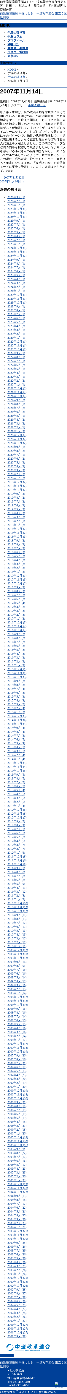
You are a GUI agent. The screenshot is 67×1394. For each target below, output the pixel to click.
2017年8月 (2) (16, 591)
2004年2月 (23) (16, 1223)
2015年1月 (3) (16, 712)
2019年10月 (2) (16, 489)
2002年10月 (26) (17, 1285)
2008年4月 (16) (16, 1028)
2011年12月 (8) (16, 856)
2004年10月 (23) (17, 1192)
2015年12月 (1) (16, 669)
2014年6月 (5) (16, 739)
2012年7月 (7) (16, 829)
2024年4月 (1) (16, 279)
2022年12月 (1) (16, 341)
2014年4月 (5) (16, 747)
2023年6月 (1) (16, 318)
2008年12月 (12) (17, 997)
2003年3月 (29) (16, 1266)
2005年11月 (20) (17, 1141)
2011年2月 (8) (16, 895)
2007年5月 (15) (16, 1071)
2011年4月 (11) (16, 887)
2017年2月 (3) (16, 614)
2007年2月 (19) (16, 1082)
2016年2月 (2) (16, 661)
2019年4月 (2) (16, 513)
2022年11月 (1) (16, 345)
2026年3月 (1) (16, 197)
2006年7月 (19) (16, 1110)
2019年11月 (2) (16, 485)
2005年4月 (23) (16, 1168)
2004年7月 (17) (16, 1203)
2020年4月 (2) (16, 466)
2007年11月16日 (12, 181)
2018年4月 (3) (16, 560)
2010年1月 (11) (16, 946)
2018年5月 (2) (16, 556)
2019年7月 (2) (16, 501)
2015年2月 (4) (16, 708)
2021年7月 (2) (16, 407)
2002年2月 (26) (16, 1316)
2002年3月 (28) (16, 1312)
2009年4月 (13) (16, 981)
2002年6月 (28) (16, 1301)
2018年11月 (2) (16, 532)
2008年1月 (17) (16, 1039)
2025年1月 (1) (16, 244)
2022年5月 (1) (16, 368)
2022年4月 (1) (16, 372)
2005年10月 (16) (17, 1145)
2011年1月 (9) (16, 899)
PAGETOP (7, 1355)
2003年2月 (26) (16, 1270)
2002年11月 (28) (17, 1281)
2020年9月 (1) (16, 446)
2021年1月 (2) (16, 431)
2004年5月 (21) (16, 1211)
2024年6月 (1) (16, 271)
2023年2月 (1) (16, 333)
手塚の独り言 (37, 105)
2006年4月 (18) (16, 1121)
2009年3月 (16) (16, 985)
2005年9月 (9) (16, 1149)
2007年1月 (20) (16, 1086)
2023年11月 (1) (16, 298)
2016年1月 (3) (16, 665)
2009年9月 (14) (16, 961)
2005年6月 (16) (16, 1160)
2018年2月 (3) (16, 567)
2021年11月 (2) (16, 392)
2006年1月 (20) (16, 1133)
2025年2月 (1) (16, 240)
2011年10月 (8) (16, 864)
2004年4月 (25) (16, 1215)
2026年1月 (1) (16, 205)
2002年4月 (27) (16, 1309)
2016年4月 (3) (16, 653)
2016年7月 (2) (16, 641)
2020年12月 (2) (16, 435)
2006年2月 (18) (16, 1129)
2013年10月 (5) (16, 770)
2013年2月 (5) (16, 801)
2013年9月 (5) (16, 774)
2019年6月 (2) (16, 505)
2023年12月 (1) (16, 294)
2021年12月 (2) (16, 388)
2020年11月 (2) (16, 439)
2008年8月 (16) (16, 1012)
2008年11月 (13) (17, 1000)
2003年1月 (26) (16, 1273)
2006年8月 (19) (16, 1106)
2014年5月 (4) (16, 743)
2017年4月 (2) (16, 606)
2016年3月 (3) (16, 657)
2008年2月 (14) (16, 1036)
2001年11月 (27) (17, 1328)
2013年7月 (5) (16, 782)
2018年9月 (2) (16, 540)
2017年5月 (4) (16, 602)
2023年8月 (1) (16, 310)
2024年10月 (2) (16, 255)
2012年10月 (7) (16, 817)
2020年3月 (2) (16, 470)
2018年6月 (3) (16, 552)
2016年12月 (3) (16, 622)
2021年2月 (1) (16, 427)
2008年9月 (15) (16, 1008)
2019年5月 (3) (16, 509)
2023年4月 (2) (16, 326)
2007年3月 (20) (16, 1078)
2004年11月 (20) (17, 1188)
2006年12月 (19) (17, 1090)
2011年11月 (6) (16, 860)
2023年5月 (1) (16, 322)
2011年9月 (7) (16, 868)
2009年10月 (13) (17, 957)
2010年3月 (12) (16, 938)
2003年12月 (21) (17, 1231)
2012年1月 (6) (16, 852)
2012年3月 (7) (16, 844)
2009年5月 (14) (16, 977)
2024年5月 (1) (16, 275)
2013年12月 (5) (16, 762)
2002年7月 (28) (16, 1297)
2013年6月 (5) (16, 786)
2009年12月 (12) (17, 950)
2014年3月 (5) (16, 751)
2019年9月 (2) (16, 493)
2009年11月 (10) (17, 954)
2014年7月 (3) (16, 735)
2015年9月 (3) (16, 681)
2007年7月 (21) (16, 1063)
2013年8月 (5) (16, 778)
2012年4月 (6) (16, 840)
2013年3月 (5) (16, 798)
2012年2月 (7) (16, 848)
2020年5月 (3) (16, 462)
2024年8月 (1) (16, 263)
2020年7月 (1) (16, 454)
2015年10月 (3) (16, 677)
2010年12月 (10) (17, 903)
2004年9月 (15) (16, 1195)
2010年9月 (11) (16, 915)
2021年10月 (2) (16, 396)
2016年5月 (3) (16, 649)
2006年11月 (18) (17, 1094)
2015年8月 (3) (16, 684)
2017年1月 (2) (16, 618)
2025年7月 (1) (16, 224)
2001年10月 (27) (17, 1332)
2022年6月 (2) (16, 365)
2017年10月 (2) (16, 583)
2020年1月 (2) (16, 478)
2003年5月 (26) (16, 1258)
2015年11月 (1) (16, 673)
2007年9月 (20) (16, 1055)
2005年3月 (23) (16, 1172)
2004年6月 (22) (16, 1207)
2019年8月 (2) (16, 497)
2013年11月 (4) (16, 766)
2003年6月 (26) (16, 1254)
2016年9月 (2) (16, 634)
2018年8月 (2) (16, 544)
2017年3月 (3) (16, 610)
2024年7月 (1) (16, 267)
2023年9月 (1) (16, 306)
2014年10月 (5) (16, 723)
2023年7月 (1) (16, 314)
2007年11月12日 (12, 177)
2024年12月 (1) (16, 247)
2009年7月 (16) (16, 969)
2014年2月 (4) (16, 755)
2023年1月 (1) (16, 337)
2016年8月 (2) (16, 638)
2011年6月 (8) (16, 879)
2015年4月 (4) (16, 700)
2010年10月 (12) (17, 911)
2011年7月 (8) (16, 876)
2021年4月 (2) (16, 419)
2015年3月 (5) (16, 704)
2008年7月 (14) (16, 1016)
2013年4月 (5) (16, 794)
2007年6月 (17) (16, 1067)
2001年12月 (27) (17, 1324)
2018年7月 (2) (16, 548)
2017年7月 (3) (16, 595)
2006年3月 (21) (16, 1125)
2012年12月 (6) (16, 809)
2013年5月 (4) (16, 790)
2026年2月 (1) (16, 201)
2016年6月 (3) (16, 645)
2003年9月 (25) (16, 1242)
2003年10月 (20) (17, 1238)
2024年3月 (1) (16, 283)
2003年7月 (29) (16, 1250)
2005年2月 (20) (16, 1176)
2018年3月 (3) (16, 563)
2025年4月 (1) (16, 236)
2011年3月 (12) (16, 891)
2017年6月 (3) (16, 599)
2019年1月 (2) (16, 524)
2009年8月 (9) (16, 965)
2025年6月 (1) (16, 228)
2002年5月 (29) (16, 1305)
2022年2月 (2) (16, 380)
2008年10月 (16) (17, 1004)
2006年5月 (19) (16, 1117)
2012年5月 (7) (16, 837)
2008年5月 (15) (16, 1024)
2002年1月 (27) (16, 1320)
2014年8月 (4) (16, 731)
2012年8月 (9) (16, 825)
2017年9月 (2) (16, 587)
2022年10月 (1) (16, 349)
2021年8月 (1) (16, 404)
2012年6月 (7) (16, 833)
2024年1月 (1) (16, 290)
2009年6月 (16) (16, 973)
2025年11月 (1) (16, 212)
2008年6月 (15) (16, 1020)
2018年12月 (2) (16, 528)
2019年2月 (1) (16, 521)
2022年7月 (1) (16, 361)
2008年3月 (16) (16, 1032)
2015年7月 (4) (16, 688)
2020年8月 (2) (16, 450)
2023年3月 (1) (16, 329)
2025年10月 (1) (16, 216)
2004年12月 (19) (17, 1184)
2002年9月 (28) (16, 1289)
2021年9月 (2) (16, 400)
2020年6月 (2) (16, 458)
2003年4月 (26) (16, 1262)
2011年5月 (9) (16, 883)
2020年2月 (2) (16, 474)
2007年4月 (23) (16, 1075)
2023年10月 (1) (16, 302)
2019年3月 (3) (16, 517)
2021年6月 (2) (16, 411)
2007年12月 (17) (17, 1043)
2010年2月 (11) (16, 942)
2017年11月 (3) (16, 579)
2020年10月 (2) (16, 443)
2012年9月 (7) (16, 821)
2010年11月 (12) (17, 907)
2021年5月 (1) (16, 415)
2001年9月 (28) (16, 1336)
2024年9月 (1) (16, 259)
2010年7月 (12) (16, 922)
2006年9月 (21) (16, 1102)
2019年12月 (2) (16, 482)
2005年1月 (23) (16, 1180)
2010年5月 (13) (16, 930)
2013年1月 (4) (16, 805)
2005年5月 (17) (16, 1164)
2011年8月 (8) (16, 872)
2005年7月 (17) (16, 1156)
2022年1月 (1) (16, 384)
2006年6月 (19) (16, 1114)
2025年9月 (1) (16, 220)
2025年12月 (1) (16, 208)
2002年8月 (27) (16, 1293)
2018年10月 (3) (16, 536)
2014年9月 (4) (16, 727)
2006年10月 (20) (17, 1098)
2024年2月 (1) (16, 286)
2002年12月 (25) (17, 1277)
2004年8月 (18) (16, 1199)
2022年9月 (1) (16, 353)
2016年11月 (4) (16, 626)
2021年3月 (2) (16, 423)
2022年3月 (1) (16, 376)
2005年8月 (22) (16, 1153)
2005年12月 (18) (17, 1137)
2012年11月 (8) (16, 813)
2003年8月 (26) (16, 1246)
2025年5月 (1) (16, 232)
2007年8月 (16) (16, 1059)
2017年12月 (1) (16, 575)
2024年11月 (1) (16, 251)
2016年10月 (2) (16, 630)
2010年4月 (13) (16, 934)
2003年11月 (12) (17, 1234)
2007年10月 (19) (17, 1051)
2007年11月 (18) (17, 1047)
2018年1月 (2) (16, 571)
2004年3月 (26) (16, 1219)
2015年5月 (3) (16, 696)
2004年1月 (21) (16, 1227)
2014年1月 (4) (16, 759)
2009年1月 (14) (16, 993)
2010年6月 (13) (16, 926)
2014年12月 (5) (16, 716)
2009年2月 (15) (16, 989)
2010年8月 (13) (16, 918)
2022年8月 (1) (16, 357)
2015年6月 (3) (16, 692)
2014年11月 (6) (16, 720)
